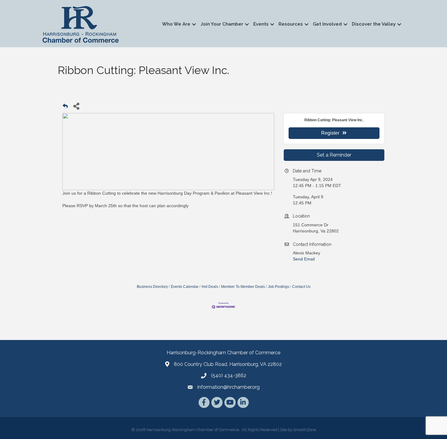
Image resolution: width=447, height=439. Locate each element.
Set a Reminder (334, 155)
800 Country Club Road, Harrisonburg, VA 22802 (228, 364)
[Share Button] (76, 106)
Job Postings (278, 287)
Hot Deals (210, 287)
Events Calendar (185, 287)
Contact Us (301, 287)
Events (261, 24)
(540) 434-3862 (228, 375)
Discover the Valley (374, 24)
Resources (291, 24)
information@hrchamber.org (228, 387)
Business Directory (152, 287)
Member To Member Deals (243, 287)
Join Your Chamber (221, 24)
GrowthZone (304, 429)
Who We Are (176, 24)
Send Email (304, 259)
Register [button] (330, 133)
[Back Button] (65, 108)
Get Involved (327, 24)
